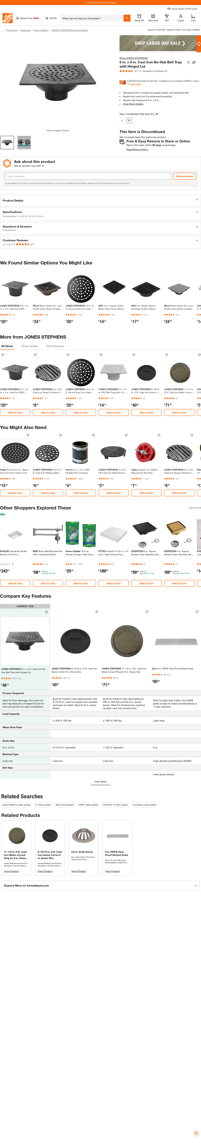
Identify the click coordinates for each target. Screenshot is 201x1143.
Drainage (25, 30)
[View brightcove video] (24, 142)
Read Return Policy (137, 149)
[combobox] (91, 18)
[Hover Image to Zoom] (58, 82)
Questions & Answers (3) (155, 71)
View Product (11, 871)
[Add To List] (188, 62)
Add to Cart (15, 412)
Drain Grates (41, 30)
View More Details (133, 103)
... (1, 30)
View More (100, 781)
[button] (100, 200)
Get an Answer (184, 176)
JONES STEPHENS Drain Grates (69, 30)
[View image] (7, 142)
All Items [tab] (7, 346)
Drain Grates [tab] (30, 346)
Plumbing (11, 30)
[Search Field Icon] (127, 18)
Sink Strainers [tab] (55, 346)
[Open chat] (199, 44)
